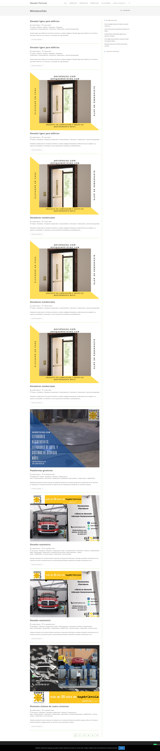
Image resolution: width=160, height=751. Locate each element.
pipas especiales (71, 552)
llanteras (86, 550)
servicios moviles (48, 554)
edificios (45, 27)
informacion (52, 29)
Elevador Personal (38, 3)
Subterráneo (57, 554)
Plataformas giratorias (41, 470)
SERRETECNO (91, 478)
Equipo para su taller (59, 550)
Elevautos (55, 476)
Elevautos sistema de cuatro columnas (49, 706)
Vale (121, 748)
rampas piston (82, 478)
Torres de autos (66, 554)
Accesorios (35, 550)
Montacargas (38, 552)
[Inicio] (121, 10)
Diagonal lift (35, 476)
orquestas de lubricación (58, 552)
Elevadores (52, 27)
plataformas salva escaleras (69, 478)
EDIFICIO (39, 27)
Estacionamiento (43, 29)
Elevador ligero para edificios (45, 21)
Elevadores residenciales (51, 139)
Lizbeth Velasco (36, 25)
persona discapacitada (72, 29)
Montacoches (126, 10)
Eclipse (34, 27)
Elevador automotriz (40, 544)
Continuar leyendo (37, 40)
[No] (158, 748)
